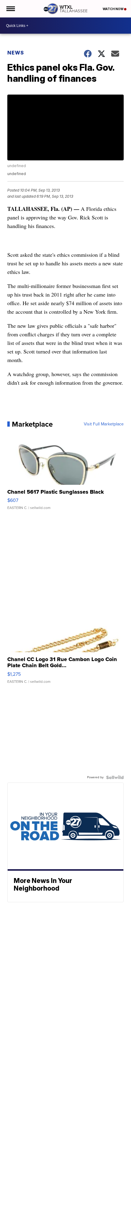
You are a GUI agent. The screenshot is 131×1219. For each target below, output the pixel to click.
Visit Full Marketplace (104, 424)
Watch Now (113, 9)
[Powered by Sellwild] (115, 777)
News (15, 53)
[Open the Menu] (10, 9)
